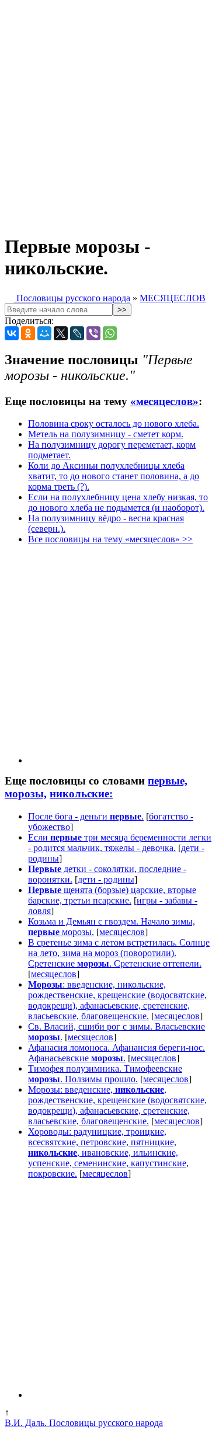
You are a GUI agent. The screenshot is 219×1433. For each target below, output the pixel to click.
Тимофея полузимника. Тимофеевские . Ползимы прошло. (105, 1074)
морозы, (26, 793)
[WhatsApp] (110, 333)
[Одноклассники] (28, 333)
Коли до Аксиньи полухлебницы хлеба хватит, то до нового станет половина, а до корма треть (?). (113, 476)
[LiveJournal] (77, 333)
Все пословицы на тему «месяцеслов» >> (110, 539)
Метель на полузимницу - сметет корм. (105, 434)
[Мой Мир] (44, 333)
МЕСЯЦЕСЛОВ (173, 298)
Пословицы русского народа (72, 298)
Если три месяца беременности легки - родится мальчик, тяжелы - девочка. (119, 842)
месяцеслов (122, 932)
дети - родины (106, 879)
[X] (61, 333)
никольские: (81, 793)
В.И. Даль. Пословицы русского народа (84, 1423)
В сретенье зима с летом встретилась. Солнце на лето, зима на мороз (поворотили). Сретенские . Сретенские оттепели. (119, 952)
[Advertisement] (109, 114)
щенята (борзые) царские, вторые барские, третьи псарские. (112, 895)
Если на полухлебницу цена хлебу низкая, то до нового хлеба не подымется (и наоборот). (118, 502)
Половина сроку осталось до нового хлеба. (113, 423)
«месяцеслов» (164, 401)
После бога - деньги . (86, 816)
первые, (167, 781)
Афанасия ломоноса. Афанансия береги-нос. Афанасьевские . (116, 1053)
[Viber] (93, 333)
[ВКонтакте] (12, 333)
